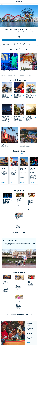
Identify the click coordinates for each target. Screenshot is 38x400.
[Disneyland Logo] (19, 1)
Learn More (5, 246)
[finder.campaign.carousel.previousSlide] (2, 333)
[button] (2, 4)
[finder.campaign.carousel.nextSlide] (35, 333)
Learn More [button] (3, 182)
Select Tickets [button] (19, 40)
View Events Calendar (19, 316)
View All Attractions (19, 153)
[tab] (19, 333)
